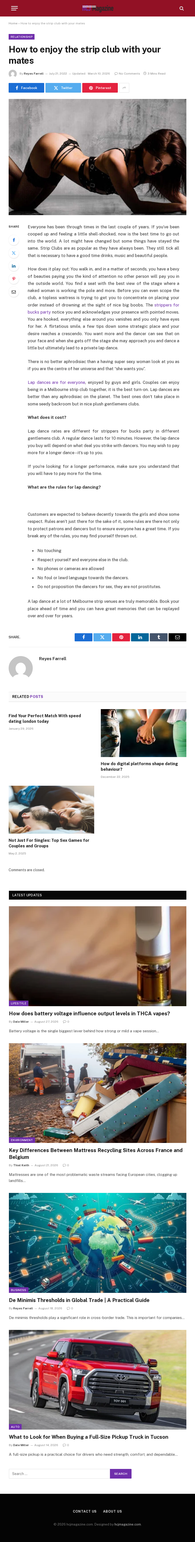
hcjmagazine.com (128, 1524)
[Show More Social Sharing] (124, 88)
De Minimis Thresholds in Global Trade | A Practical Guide (79, 1300)
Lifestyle (18, 1003)
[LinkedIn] (14, 266)
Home (13, 23)
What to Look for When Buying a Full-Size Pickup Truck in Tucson (88, 1437)
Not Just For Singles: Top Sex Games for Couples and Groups (49, 843)
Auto (15, 1426)
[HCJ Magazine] (97, 8)
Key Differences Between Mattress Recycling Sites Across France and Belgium (96, 1153)
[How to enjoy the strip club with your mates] (97, 157)
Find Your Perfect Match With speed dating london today (45, 718)
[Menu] (14, 8)
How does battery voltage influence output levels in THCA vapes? (89, 1013)
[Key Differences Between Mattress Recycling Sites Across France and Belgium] (97, 1093)
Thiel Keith (21, 1165)
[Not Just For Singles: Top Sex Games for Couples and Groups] (51, 810)
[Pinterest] (14, 279)
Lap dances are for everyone (56, 382)
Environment (22, 1140)
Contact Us (85, 1511)
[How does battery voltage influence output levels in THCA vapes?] (97, 956)
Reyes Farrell (34, 73)
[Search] (181, 8)
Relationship (21, 36)
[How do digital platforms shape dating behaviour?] (143, 733)
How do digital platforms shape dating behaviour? (139, 766)
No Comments (129, 73)
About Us (112, 1511)
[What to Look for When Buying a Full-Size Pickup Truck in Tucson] (97, 1380)
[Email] (14, 292)
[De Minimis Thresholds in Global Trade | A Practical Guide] (97, 1243)
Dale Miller (21, 1021)
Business (18, 1290)
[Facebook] (14, 240)
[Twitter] (14, 253)
